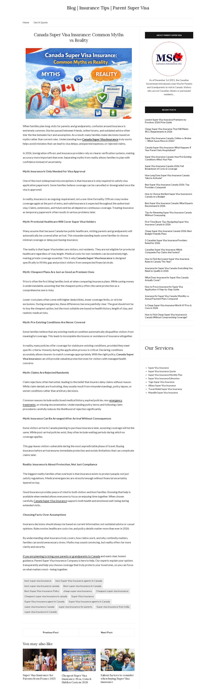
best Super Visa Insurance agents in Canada (79, 580)
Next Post (107, 632)
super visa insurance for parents (75, 606)
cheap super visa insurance (77, 591)
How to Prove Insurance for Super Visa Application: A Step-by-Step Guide (164, 288)
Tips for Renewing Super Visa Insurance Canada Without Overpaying (168, 214)
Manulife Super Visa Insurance (163, 392)
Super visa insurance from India (113, 606)
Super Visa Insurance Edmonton (164, 378)
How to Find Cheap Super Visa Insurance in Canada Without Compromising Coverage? (166, 316)
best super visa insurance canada (41, 586)
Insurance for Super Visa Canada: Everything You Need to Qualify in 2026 (169, 269)
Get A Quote (41, 22)
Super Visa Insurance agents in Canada (89, 601)
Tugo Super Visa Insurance (161, 382)
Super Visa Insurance (82, 596)
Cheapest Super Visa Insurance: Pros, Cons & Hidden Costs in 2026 (76, 679)
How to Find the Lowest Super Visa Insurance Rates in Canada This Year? (167, 260)
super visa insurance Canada (39, 606)
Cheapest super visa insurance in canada (45, 596)
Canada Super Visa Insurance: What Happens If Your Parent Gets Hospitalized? (168, 149)
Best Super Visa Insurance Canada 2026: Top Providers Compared (167, 186)
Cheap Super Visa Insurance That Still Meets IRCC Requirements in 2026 (166, 130)
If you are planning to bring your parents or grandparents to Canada (61, 556)
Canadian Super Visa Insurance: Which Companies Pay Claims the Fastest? (163, 251)
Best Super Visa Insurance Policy (41, 591)
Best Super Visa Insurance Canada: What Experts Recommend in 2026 (169, 204)
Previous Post (51, 632)
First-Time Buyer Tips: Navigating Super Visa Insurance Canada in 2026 (167, 223)
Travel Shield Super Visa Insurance (165, 389)
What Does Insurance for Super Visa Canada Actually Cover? (166, 279)
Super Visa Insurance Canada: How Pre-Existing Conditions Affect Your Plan (168, 158)
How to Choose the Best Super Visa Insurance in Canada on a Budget (168, 195)
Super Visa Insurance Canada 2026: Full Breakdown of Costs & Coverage (164, 167)
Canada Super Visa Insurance (50, 500)
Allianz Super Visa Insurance (162, 385)
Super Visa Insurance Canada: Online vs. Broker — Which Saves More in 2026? (168, 139)
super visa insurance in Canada (40, 611)
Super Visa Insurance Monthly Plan (165, 375)
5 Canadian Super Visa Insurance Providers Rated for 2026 (166, 241)
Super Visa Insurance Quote (162, 371)
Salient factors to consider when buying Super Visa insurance (117, 678)
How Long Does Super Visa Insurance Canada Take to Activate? (167, 176)
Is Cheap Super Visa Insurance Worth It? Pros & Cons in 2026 (168, 306)
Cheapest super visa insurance (112, 591)
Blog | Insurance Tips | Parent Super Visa (108, 8)
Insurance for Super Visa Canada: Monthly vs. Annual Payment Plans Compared (167, 297)
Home (26, 22)
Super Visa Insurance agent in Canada (44, 601)
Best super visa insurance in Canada (82, 586)
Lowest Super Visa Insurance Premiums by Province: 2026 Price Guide (165, 121)
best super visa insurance (37, 580)
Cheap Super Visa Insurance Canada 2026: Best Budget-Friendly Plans (168, 232)
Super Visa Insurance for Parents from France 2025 (39, 676)
